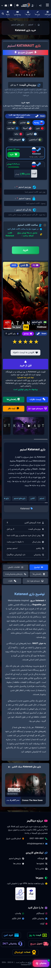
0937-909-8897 (37, 838)
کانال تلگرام (16, 918)
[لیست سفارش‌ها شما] (12, 5)
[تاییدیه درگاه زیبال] (31, 893)
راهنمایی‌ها (12, 399)
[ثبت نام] (32, 5)
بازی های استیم (17, 24)
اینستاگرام (40, 913)
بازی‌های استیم (15, 858)
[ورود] (40, 5)
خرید (11, 154)
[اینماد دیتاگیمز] (19, 893)
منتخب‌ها (17, 863)
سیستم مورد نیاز (36, 408)
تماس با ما (40, 868)
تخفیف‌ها (40, 863)
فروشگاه (41, 858)
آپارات (42, 923)
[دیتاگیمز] (39, 25)
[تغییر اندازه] (30, 963)
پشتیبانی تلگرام (38, 918)
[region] (25, 673)
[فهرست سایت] (47, 5)
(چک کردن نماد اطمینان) (25, 377)
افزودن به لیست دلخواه (23, 352)
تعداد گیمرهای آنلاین (33, 522)
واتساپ (18, 913)
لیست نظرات (36, 399)
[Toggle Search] (2, 14)
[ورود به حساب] (44, 5)
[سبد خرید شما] (18, 5)
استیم (30, 24)
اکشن (32, 498)
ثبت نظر (12, 408)
